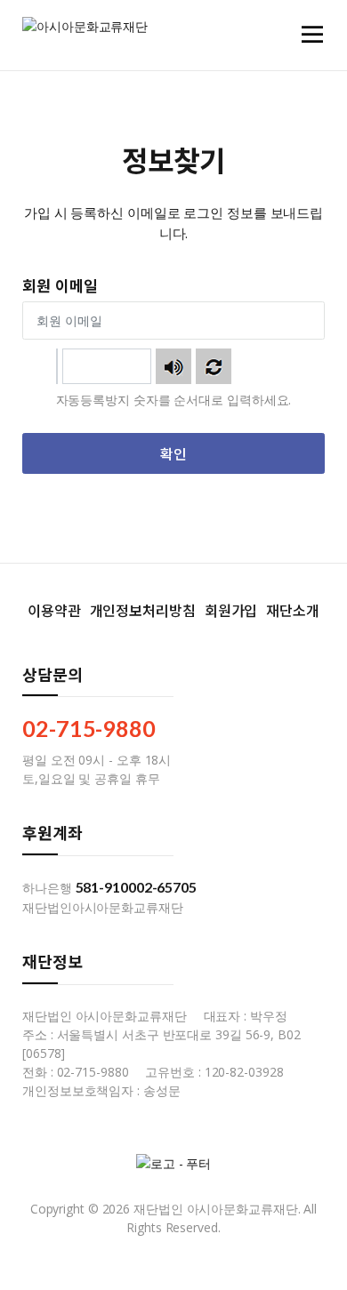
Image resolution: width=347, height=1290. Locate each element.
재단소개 (292, 610)
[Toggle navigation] (312, 35)
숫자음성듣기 (173, 366)
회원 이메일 (59, 285)
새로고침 (213, 366)
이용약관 (54, 610)
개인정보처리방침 (143, 610)
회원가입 (231, 610)
